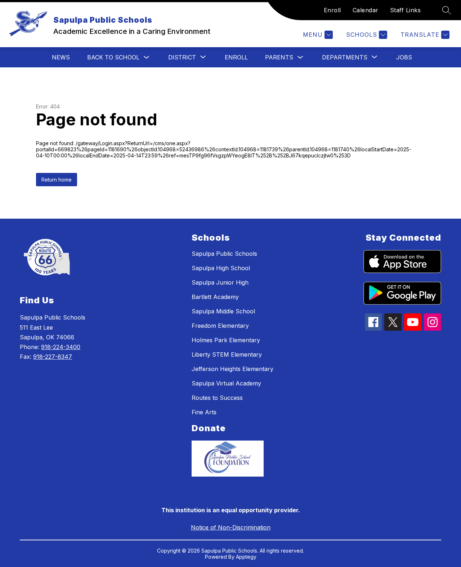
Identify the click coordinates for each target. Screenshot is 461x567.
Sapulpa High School (221, 268)
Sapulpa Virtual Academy (226, 383)
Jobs (404, 57)
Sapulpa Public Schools (224, 253)
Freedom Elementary (220, 325)
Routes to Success (217, 397)
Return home (56, 180)
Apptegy (246, 557)
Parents (279, 57)
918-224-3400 (60, 347)
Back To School (113, 57)
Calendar (366, 10)
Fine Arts (204, 412)
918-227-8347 (52, 356)
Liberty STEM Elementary (227, 354)
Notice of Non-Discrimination (230, 527)
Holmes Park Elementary (226, 340)
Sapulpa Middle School (223, 311)
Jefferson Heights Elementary (232, 368)
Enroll (332, 10)
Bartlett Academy (215, 296)
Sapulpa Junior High (220, 282)
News (61, 57)
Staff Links (405, 10)
